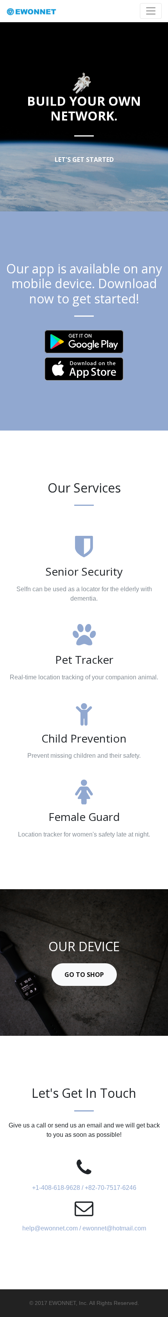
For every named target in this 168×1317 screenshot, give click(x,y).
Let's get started (84, 159)
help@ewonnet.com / (52, 1228)
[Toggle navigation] (151, 11)
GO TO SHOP (84, 974)
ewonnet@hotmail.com (114, 1228)
